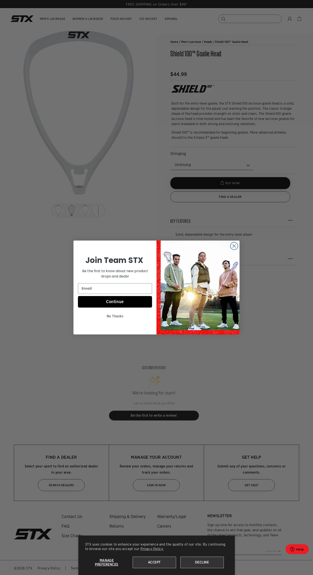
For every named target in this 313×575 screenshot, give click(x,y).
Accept (154, 562)
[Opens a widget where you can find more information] (297, 550)
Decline (202, 562)
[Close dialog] (234, 246)
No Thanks (115, 316)
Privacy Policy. (152, 549)
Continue (115, 301)
